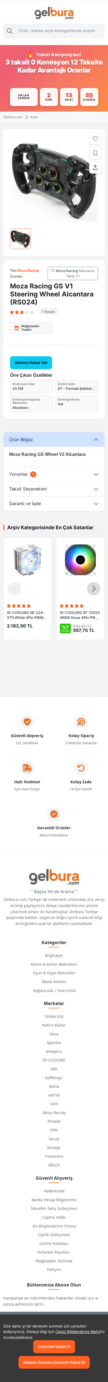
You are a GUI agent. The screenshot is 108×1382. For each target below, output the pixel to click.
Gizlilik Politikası (54, 1243)
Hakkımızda (54, 1191)
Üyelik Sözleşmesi (54, 1234)
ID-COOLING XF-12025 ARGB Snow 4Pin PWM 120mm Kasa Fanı (80, 615)
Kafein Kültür (54, 1025)
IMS (54, 1068)
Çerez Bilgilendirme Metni (78, 1331)
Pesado (54, 1121)
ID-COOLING (54, 1060)
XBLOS (54, 1164)
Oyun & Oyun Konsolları (54, 972)
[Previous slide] (14, 588)
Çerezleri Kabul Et (54, 1346)
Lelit (54, 1103)
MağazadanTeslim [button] (30, 328)
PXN (54, 1130)
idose (54, 1034)
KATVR (54, 1095)
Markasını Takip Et (75, 273)
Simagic (54, 1147)
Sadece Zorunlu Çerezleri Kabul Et (54, 1362)
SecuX (54, 1138)
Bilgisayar (54, 955)
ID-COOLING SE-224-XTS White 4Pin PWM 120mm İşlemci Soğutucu (26, 615)
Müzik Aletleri (54, 981)
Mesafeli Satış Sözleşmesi (54, 1208)
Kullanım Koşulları (54, 1252)
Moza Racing (54, 1112)
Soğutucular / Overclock (54, 990)
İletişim (54, 1269)
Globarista (54, 1016)
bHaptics (54, 1051)
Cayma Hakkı (54, 1217)
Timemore (54, 1156)
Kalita (54, 1086)
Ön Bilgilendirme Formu (54, 1226)
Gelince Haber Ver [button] (31, 362)
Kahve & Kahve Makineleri (54, 964)
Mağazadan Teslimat (54, 1261)
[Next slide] (93, 588)
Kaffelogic (54, 1077)
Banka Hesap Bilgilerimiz (54, 1199)
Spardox (54, 1042)
